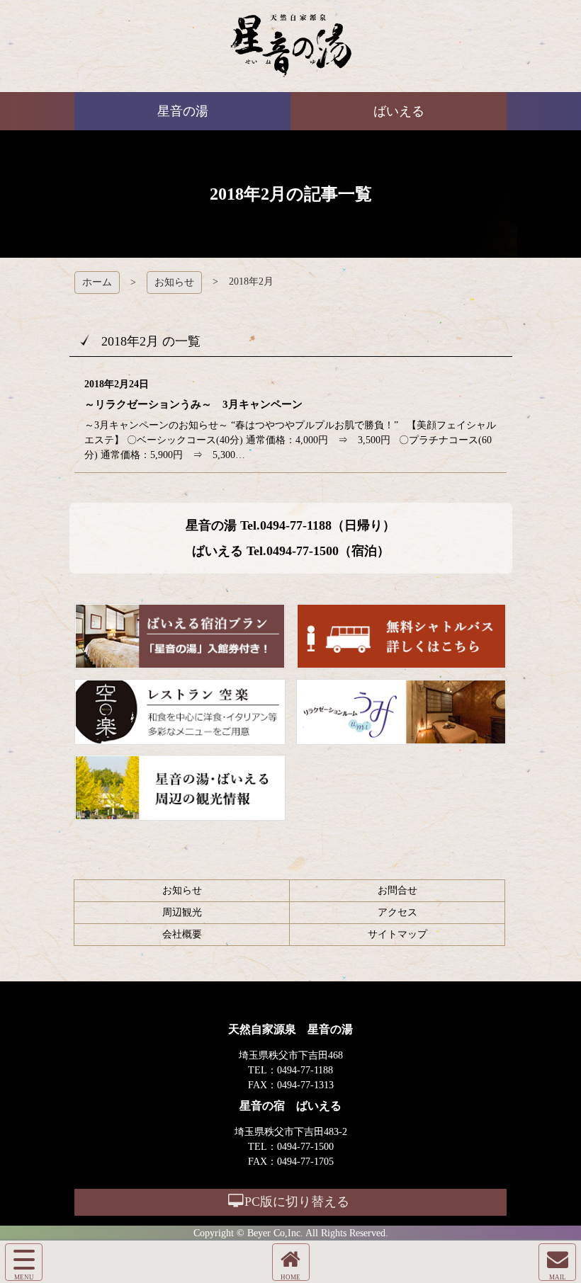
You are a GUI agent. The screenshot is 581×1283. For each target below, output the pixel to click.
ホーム (97, 282)
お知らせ (174, 282)
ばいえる (290, 46)
